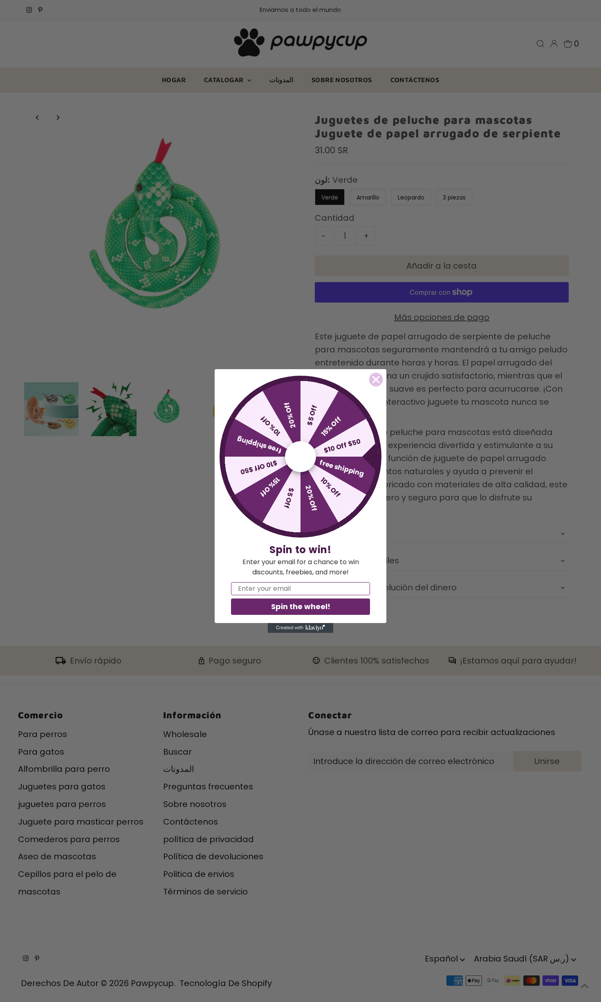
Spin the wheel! (300, 606)
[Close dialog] (376, 379)
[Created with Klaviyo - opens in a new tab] (300, 628)
